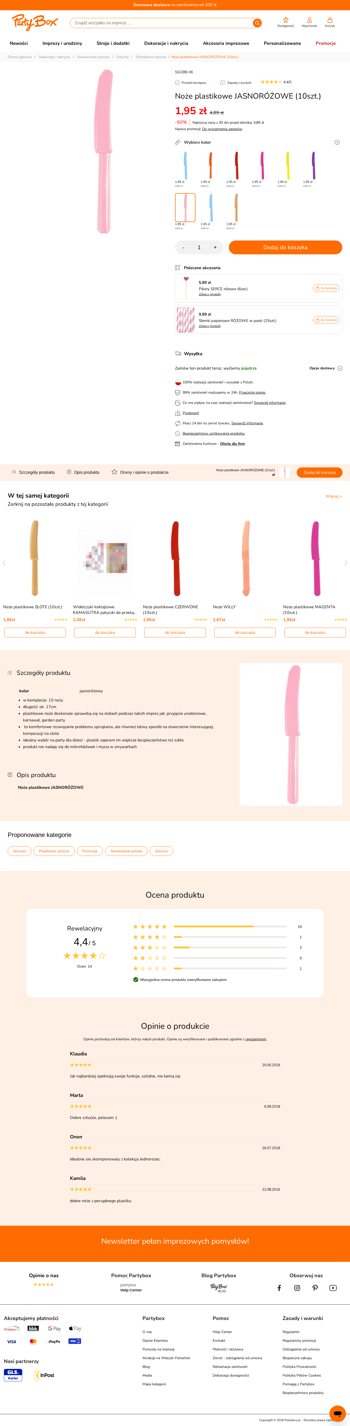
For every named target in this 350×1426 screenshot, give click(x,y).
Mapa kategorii (154, 1384)
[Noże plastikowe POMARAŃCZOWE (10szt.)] (211, 165)
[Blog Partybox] (219, 1292)
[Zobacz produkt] (187, 288)
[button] (285, 22)
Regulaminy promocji (299, 1340)
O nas (147, 1331)
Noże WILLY (224, 607)
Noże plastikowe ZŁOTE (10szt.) (32, 607)
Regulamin (291, 1331)
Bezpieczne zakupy (297, 1358)
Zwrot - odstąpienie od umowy (237, 1358)
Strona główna (20, 57)
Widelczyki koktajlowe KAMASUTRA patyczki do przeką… (105, 609)
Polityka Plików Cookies (302, 1375)
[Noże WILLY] (245, 558)
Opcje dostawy (322, 368)
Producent (191, 413)
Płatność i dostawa (228, 1349)
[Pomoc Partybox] (131, 1292)
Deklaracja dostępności (231, 1375)
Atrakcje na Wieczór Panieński (166, 1358)
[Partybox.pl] (35, 30)
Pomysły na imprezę (158, 1349)
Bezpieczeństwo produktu (303, 1392)
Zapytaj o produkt (239, 83)
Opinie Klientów (155, 1340)
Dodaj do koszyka (285, 247)
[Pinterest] (315, 1292)
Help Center (222, 1331)
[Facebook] (279, 1292)
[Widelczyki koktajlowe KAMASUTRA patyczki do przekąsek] (105, 558)
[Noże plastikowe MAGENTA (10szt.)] (262, 165)
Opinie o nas (44, 1275)
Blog (146, 1366)
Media (147, 1375)
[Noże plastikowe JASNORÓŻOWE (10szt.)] (185, 207)
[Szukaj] (257, 23)
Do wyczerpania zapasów (222, 129)
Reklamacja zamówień (230, 1366)
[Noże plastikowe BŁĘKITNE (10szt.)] (211, 207)
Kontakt (219, 1340)
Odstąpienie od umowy (301, 1349)
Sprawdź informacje (269, 402)
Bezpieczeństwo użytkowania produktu (214, 433)
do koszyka (35, 632)
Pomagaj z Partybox (298, 1384)
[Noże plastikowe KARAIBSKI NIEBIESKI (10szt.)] (185, 165)
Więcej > (334, 496)
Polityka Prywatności (299, 1366)
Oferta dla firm (232, 443)
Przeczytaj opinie (252, 392)
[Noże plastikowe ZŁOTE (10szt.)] (236, 207)
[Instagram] (297, 1292)
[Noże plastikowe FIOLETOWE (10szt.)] (313, 165)
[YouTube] (333, 1292)
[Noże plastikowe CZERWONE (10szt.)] (236, 165)
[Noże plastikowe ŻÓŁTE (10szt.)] (287, 165)
